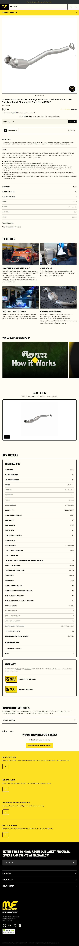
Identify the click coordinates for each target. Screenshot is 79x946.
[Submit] (73, 862)
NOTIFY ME (72, 121)
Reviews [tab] (5, 731)
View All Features (7, 223)
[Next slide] (75, 56)
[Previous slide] (3, 56)
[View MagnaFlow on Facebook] (20, 925)
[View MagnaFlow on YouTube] (10, 925)
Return (18, 669)
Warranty (28, 669)
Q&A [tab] (11, 731)
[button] (76, 7)
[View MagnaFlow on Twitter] (4, 925)
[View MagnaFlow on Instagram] (15, 925)
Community (7, 880)
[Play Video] (35, 360)
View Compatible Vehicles (11, 227)
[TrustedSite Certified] (8, 931)
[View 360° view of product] (72, 89)
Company (6, 874)
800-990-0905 (7, 920)
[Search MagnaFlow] (70, 7)
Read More (38, 157)
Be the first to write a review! (39, 745)
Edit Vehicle (71, 130)
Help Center (8, 886)
